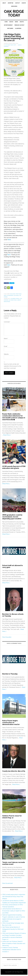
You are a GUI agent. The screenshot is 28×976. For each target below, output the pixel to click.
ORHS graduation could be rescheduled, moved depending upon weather (12, 517)
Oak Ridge (16, 295)
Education (12, 293)
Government (10, 295)
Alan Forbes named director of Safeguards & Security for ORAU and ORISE (12, 929)
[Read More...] (7, 435)
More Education (6, 637)
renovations (7, 301)
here (8, 265)
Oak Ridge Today (14, 13)
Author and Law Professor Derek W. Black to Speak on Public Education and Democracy (13, 943)
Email (6, 346)
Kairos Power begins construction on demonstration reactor (11, 722)
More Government (7, 883)
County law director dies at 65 (13, 771)
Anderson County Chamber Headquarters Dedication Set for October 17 (11, 949)
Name (6, 338)
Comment (7, 322)
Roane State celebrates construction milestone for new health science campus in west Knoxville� (13, 417)
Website (6, 354)
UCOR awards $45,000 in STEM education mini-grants (13, 467)
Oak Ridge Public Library (15, 300)
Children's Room (15, 298)
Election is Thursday (10, 674)
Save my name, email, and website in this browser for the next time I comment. (12, 366)
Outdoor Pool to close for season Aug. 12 (12, 817)
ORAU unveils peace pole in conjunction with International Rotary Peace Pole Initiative (13, 896)
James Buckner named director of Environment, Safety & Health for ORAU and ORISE (13, 911)
